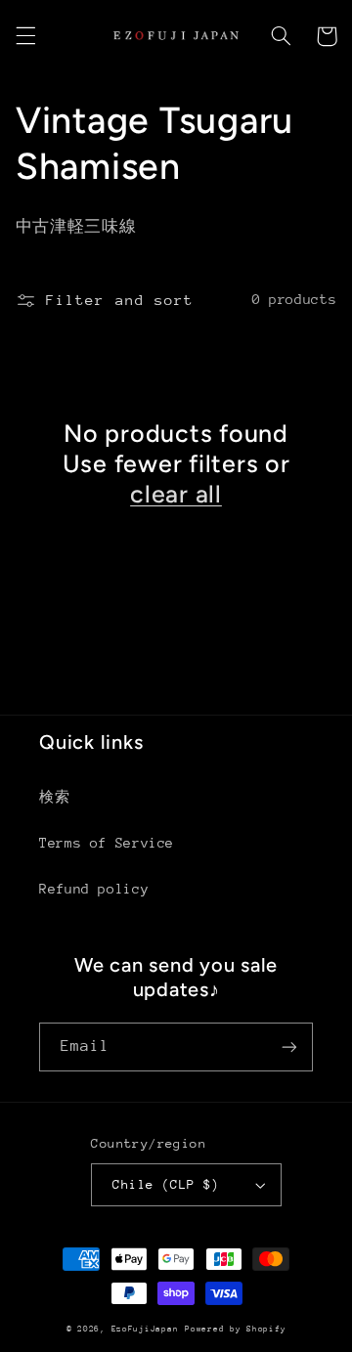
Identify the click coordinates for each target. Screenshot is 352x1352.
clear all (176, 493)
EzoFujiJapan (145, 1328)
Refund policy (94, 888)
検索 (54, 797)
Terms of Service (106, 842)
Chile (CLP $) (165, 1184)
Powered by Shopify (235, 1328)
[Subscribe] (289, 1046)
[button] (25, 36)
